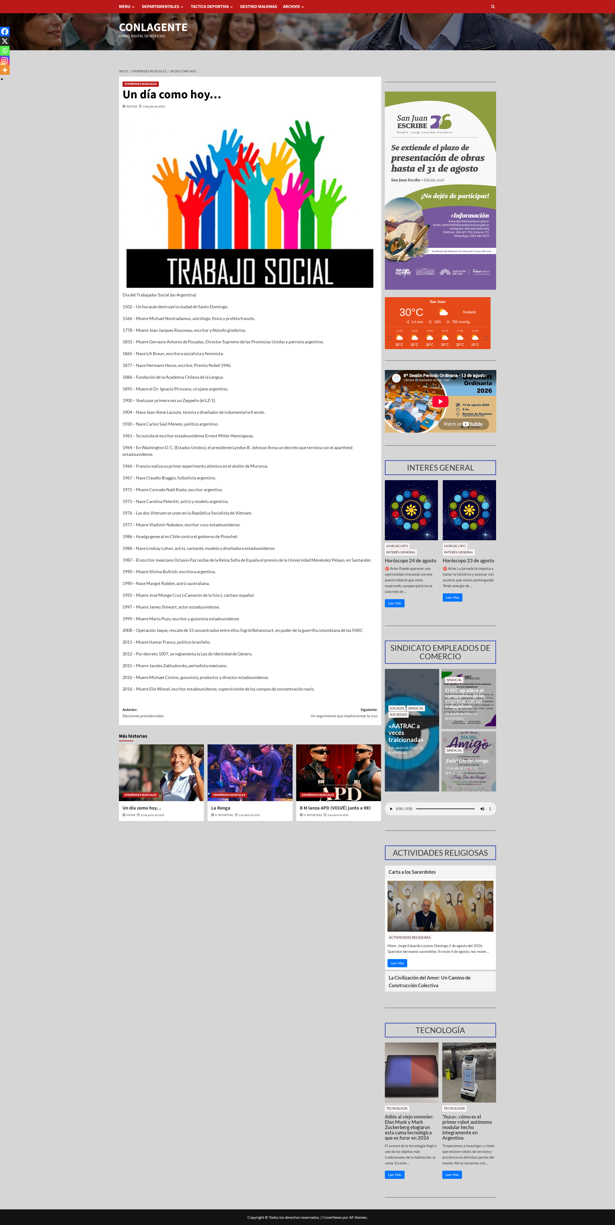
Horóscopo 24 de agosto (410, 560)
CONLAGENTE (153, 27)
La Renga (220, 808)
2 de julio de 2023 (154, 106)
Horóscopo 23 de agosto (468, 560)
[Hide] (2, 79)
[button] (493, 7)
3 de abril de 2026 (249, 815)
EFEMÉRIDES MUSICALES (141, 84)
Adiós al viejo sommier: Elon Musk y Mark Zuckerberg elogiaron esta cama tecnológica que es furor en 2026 (409, 1127)
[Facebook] (5, 31)
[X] (5, 41)
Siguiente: (344, 713)
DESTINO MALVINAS (258, 7)
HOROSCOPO (397, 546)
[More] (5, 70)
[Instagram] (5, 60)
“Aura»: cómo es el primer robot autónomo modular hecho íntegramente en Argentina (467, 1127)
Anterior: (143, 713)
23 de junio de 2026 (152, 815)
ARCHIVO (291, 7)
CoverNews (332, 1217)
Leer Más (394, 603)
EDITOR (132, 106)
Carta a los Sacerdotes (412, 872)
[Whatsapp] (5, 51)
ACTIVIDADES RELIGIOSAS (409, 937)
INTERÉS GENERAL (400, 552)
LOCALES (397, 708)
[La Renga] (250, 772)
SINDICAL (416, 708)
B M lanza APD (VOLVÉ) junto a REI (335, 808)
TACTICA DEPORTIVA (210, 7)
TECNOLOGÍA (397, 1108)
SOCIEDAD (398, 714)
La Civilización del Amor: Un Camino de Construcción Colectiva (430, 981)
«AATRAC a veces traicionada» (406, 732)
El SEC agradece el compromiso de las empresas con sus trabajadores (465, 698)
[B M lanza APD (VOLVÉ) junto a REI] (338, 772)
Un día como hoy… (142, 808)
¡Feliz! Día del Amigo (466, 760)
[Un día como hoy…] (161, 772)
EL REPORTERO (224, 815)
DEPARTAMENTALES (160, 7)
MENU (124, 7)
